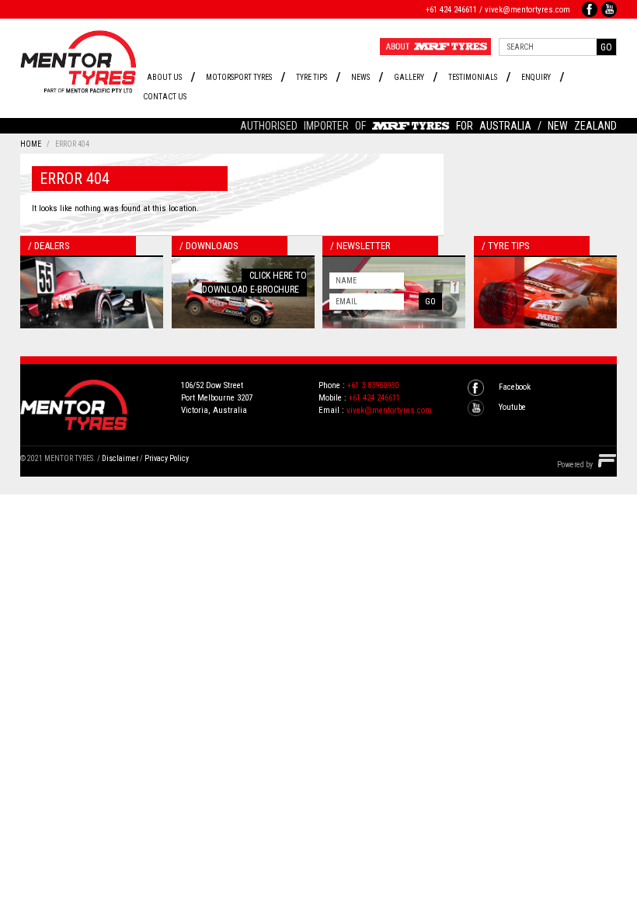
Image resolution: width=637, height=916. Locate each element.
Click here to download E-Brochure (254, 282)
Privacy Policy (166, 458)
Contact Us (164, 96)
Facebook (515, 387)
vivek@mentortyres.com (527, 10)
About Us (164, 77)
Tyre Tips (311, 77)
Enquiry (536, 77)
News (360, 77)
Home (30, 144)
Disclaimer (120, 458)
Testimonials (472, 77)
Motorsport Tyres (239, 77)
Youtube (512, 407)
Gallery (409, 77)
